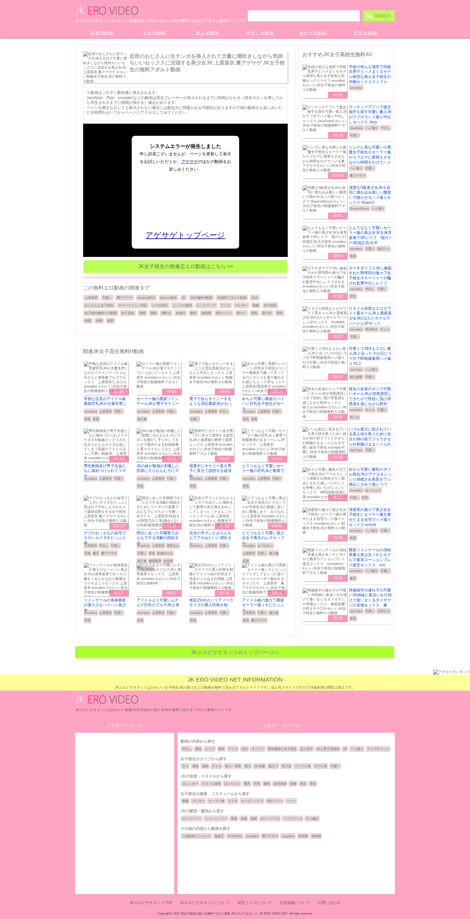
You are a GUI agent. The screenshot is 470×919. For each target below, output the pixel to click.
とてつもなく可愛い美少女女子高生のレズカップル (263, 538)
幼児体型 (280, 783)
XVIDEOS (235, 836)
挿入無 (142, 419)
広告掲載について (294, 902)
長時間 (303, 836)
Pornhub (143, 545)
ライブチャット (378, 749)
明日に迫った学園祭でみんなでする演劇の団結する (158, 538)
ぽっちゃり (373, 490)
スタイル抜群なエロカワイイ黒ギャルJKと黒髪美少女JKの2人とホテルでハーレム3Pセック (370, 316)
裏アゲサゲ (125, 297)
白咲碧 (168, 561)
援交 (96, 553)
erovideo (90, 411)
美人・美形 (233, 766)
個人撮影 (356, 377)
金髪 (244, 818)
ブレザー (241, 305)
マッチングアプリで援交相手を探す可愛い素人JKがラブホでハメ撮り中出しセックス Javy (370, 114)
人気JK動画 (154, 33)
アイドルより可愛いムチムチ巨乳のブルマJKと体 (158, 602)
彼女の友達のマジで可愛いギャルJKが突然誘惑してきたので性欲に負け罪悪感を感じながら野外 (370, 396)
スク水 (233, 801)
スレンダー (190, 783)
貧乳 (247, 783)
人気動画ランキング (196, 836)
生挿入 (180, 313)
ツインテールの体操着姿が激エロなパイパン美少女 (105, 605)
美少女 (267, 313)
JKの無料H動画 (201, 297)
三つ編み (312, 818)
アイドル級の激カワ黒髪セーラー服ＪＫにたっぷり (263, 605)
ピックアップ (206, 305)
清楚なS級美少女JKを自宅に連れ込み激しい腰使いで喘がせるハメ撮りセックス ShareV (370, 195)
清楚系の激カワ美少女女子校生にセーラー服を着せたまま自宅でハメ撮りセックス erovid (370, 517)
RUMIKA (371, 329)
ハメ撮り (371, 128)
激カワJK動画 (312, 33)
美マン (241, 313)
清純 (153, 313)
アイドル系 (303, 766)
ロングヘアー (191, 818)
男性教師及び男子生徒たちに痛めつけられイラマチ (105, 471)
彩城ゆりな (165, 553)
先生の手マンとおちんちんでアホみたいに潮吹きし (210, 538)
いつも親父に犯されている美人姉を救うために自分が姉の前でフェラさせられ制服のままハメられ (370, 436)
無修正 (219, 836)
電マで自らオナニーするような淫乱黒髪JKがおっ (210, 401)
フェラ (225, 305)
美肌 (88, 320)
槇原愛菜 (155, 561)
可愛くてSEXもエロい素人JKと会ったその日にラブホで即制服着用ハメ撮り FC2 (370, 356)
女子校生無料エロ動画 (101, 313)
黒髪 (110, 320)
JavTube (356, 369)
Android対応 (146, 297)
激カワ (273, 766)
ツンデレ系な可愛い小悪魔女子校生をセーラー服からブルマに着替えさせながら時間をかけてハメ (370, 155)
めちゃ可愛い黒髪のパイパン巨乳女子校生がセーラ (263, 404)
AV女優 (260, 766)
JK (183, 297)
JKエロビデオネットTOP (150, 902)
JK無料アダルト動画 (232, 297)
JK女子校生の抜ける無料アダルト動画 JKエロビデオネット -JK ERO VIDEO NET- (235, 913)
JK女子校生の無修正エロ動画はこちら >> (185, 266)
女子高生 (127, 313)
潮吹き (166, 313)
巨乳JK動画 (365, 33)
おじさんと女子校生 (99, 305)
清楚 (142, 313)
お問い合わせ (329, 902)
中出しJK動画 (260, 33)
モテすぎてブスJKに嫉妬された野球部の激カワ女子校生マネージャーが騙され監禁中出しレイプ (370, 275)
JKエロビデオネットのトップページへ (235, 652)
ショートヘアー (216, 818)
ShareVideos (359, 208)
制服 (256, 305)
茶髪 (234, 818)
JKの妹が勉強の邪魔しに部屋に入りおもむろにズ (158, 468)
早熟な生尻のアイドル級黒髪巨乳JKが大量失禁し (105, 401)
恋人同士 (306, 749)
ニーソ (291, 801)
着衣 (193, 313)
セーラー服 (216, 801)
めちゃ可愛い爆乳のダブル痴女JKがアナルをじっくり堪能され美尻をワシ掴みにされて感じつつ (370, 477)
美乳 (254, 313)
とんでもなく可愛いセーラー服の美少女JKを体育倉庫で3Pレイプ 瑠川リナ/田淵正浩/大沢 (370, 235)
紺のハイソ (224, 313)
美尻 (280, 313)
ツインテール (292, 818)
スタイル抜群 (211, 783)
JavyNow (356, 128)
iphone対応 (168, 297)
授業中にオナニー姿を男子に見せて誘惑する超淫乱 (210, 471)
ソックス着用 (182, 305)
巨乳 (87, 419)
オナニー (258, 749)
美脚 (99, 320)
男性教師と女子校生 (282, 749)
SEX (254, 297)
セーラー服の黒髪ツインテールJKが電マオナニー (158, 401)
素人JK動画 (207, 33)
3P (345, 749)
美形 (96, 419)
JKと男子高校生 (328, 749)
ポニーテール (270, 818)
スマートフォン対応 (132, 305)
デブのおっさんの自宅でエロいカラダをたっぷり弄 (105, 538)
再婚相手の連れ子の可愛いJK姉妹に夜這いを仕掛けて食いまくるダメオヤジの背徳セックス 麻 (370, 597)
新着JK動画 (101, 33)
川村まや (383, 611)
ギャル (385, 329)
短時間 (206, 313)
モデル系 (320, 766)
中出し (224, 411)
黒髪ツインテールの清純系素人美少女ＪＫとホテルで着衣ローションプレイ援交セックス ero (370, 557)
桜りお (354, 417)
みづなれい (265, 545)
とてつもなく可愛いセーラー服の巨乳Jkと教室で (263, 468)
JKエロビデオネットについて (205, 902)
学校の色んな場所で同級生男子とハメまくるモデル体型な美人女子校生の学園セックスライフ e (370, 74)
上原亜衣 (91, 297)
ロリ (185, 766)
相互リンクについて (255, 902)
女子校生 (270, 305)
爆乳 (267, 783)
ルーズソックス (252, 801)
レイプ (210, 749)
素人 (248, 766)
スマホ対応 (160, 305)
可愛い (107, 297)
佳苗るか (173, 545)
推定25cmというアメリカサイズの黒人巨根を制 (211, 602)
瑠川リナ (383, 249)
